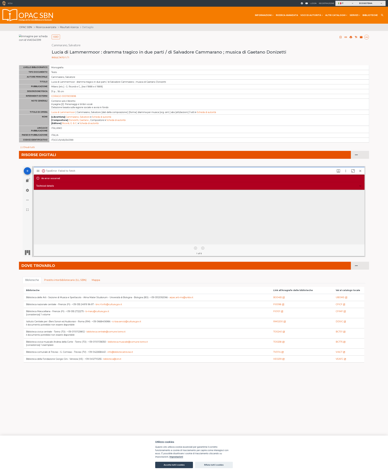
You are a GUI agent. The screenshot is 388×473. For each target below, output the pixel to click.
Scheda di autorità (206, 112)
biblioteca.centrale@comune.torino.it (106, 331)
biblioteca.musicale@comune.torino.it (128, 341)
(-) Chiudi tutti (27, 147)
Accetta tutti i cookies (174, 465)
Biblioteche (370, 15)
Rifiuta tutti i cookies (214, 465)
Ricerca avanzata (287, 15)
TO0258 (279, 341)
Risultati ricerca (69, 27)
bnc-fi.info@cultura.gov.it (109, 304)
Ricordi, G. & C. (69, 123)
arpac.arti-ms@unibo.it (181, 297)
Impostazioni (176, 456)
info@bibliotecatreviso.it (120, 352)
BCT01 (341, 331)
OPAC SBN (25, 27)
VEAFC (341, 359)
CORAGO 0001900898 (63, 96)
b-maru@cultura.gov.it (97, 311)
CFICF (340, 304)
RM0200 (279, 321)
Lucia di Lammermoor (63, 112)
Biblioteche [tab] (32, 280)
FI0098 (278, 304)
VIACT (340, 352)
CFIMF (341, 311)
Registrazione (326, 3)
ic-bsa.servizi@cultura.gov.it (126, 321)
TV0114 (278, 352)
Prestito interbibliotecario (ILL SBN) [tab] (65, 280)
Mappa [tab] (96, 280)
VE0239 (279, 359)
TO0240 (279, 331)
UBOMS (341, 297)
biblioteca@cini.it (112, 359)
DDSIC (341, 321)
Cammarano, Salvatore (78, 117)
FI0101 (278, 311)
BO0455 (279, 297)
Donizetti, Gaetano (79, 120)
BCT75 (341, 341)
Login (313, 3)
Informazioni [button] (263, 15)
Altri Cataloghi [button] (335, 15)
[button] (346, 3)
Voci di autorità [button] (310, 15)
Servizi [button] (354, 15)
